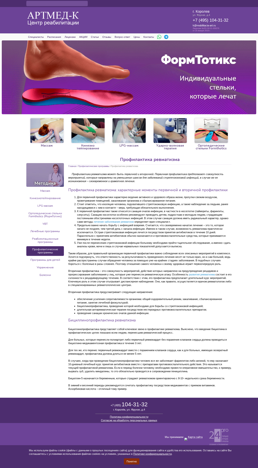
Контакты (148, 36)
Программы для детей (45, 260)
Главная (72, 166)
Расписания (54, 36)
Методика (45, 183)
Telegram (166, 36)
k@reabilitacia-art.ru (204, 25)
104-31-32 (129, 404)
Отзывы (106, 36)
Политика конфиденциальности (129, 416)
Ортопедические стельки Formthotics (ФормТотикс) (45, 214)
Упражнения (45, 267)
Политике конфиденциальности (152, 453)
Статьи (95, 36)
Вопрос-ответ (122, 36)
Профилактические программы (93, 166)
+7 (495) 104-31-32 (210, 20)
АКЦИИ (83, 36)
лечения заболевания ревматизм (114, 221)
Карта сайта (195, 436)
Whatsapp (159, 36)
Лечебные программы (45, 231)
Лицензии (70, 36)
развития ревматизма (202, 274)
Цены (137, 36)
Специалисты (36, 36)
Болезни (45, 275)
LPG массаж (45, 206)
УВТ (45, 224)
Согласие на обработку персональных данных (129, 420)
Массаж (45, 191)
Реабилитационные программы (45, 240)
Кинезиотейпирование (45, 198)
